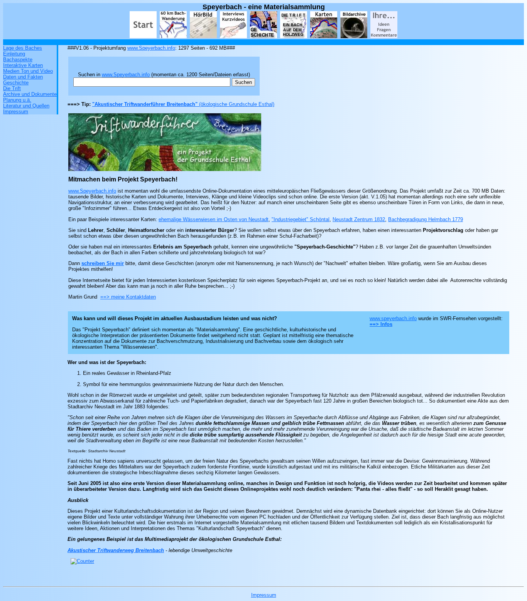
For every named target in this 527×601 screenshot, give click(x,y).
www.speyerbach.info (393, 318)
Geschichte (16, 83)
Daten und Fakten (23, 77)
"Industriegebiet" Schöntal (300, 219)
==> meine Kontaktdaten (128, 297)
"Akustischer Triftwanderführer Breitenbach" (145, 104)
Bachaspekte (17, 59)
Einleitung (14, 54)
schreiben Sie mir (102, 263)
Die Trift (12, 88)
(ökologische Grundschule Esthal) (236, 104)
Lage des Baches (22, 48)
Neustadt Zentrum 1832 (359, 219)
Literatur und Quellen (26, 106)
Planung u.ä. (17, 100)
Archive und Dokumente (30, 94)
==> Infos (381, 324)
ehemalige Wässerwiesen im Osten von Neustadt (214, 219)
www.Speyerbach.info (151, 48)
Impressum (15, 111)
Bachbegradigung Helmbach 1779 (425, 219)
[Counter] (82, 561)
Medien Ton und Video (28, 71)
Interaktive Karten (23, 65)
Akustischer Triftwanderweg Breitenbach (116, 550)
